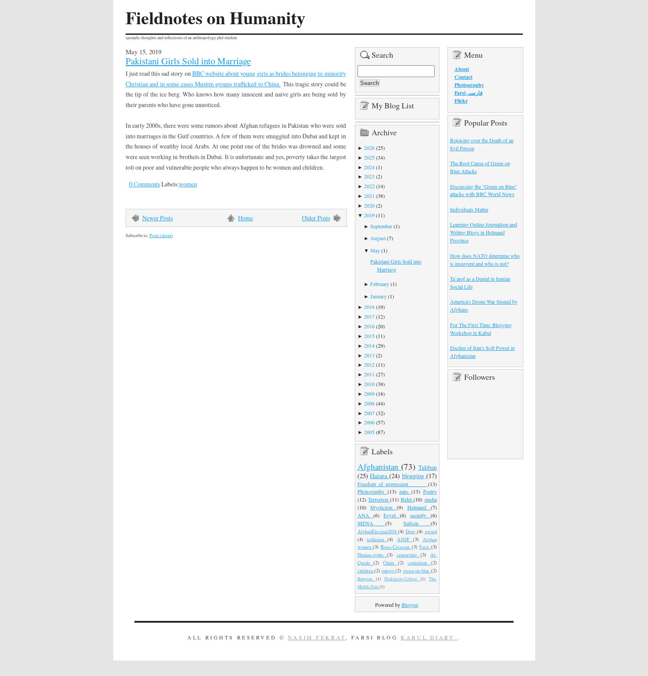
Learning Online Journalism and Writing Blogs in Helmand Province (483, 232)
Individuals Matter (469, 209)
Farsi (425, 547)
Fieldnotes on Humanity (215, 17)
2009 (369, 393)
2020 (369, 205)
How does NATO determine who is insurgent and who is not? (485, 259)
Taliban (427, 467)
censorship (409, 555)
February (379, 283)
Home (245, 218)
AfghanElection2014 (378, 531)
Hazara (379, 476)
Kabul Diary (429, 637)
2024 (369, 167)
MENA (371, 523)
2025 (369, 157)
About (461, 69)
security (420, 515)
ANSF (405, 539)
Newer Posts (157, 218)
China (390, 563)
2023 (369, 176)
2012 (369, 364)
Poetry (430, 491)
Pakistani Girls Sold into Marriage (188, 61)
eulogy (389, 571)
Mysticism (383, 507)
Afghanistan (380, 466)
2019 (369, 215)
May (375, 250)
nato (405, 491)
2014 (369, 345)
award (431, 531)
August (378, 237)
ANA (365, 515)
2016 (369, 326)
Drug (411, 531)
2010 (369, 383)
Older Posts (316, 218)
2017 (369, 316)
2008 (369, 403)
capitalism (419, 563)
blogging (414, 476)
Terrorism (379, 499)
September (381, 226)
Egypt (392, 515)
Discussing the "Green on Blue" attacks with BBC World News (483, 190)
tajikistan (377, 539)
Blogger (410, 604)
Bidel (407, 499)
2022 (369, 185)
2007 (369, 412)
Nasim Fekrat (317, 637)
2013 (369, 355)
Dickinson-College (402, 579)
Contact (463, 77)
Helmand (419, 507)
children (366, 571)
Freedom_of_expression (393, 483)
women (188, 184)
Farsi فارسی (468, 93)
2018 (369, 306)
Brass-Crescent (395, 547)
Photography (372, 491)
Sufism (416, 523)
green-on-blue (417, 571)
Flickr (461, 100)
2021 (369, 195)
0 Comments (144, 184)
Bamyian (367, 579)
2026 (369, 147)
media (431, 499)
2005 (369, 431)
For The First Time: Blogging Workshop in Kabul (481, 328)
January (378, 296)
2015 (369, 335)
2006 (369, 422)
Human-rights (372, 555)
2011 (369, 374)
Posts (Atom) (161, 235)
